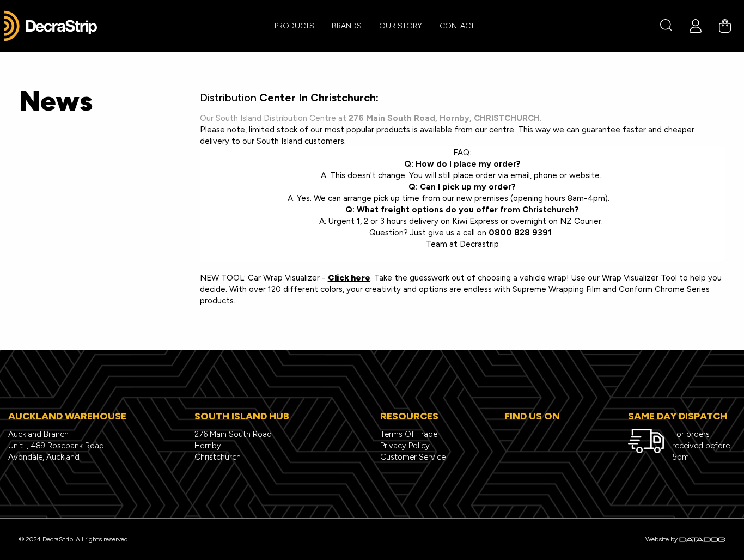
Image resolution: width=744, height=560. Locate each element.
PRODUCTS (294, 26)
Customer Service (413, 457)
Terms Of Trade (408, 434)
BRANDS (347, 26)
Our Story (400, 26)
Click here (349, 278)
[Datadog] (702, 539)
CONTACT (457, 26)
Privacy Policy (405, 446)
